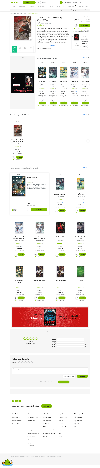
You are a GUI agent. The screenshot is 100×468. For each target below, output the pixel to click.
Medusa (81, 280)
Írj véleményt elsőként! (50, 25)
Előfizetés (86, 10)
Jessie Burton (81, 284)
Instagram (79, 420)
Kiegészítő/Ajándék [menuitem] (83, 7)
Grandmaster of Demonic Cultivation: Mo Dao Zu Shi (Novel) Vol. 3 (53, 82)
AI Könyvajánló (30, 2)
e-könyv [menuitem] (32, 7)
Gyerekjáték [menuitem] (72, 6)
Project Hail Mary (42, 82)
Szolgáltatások (63, 417)
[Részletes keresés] (38, 2)
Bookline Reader (47, 423)
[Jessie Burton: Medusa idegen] (80, 271)
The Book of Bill (60, 236)
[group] (14, 49)
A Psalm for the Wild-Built (19, 281)
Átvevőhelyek (62, 427)
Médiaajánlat (31, 430)
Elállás (60, 436)
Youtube (79, 427)
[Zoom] (30, 38)
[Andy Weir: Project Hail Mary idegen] (42, 72)
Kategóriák (14, 10)
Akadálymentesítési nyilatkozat (33, 444)
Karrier (29, 423)
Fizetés (61, 420)
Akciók (80, 10)
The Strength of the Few (80, 237)
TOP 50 (45, 436)
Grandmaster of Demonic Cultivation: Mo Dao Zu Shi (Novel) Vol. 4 (85, 82)
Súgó (60, 433)
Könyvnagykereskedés (33, 433)
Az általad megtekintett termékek (20, 115)
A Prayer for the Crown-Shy (63, 82)
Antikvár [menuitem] (51, 7)
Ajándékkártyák (47, 420)
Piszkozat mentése (69, 376)
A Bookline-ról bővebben (34, 417)
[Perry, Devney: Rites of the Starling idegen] (39, 271)
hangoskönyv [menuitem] (41, 7)
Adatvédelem (31, 436)
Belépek (75, 2)
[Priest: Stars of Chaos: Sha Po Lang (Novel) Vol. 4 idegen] (22, 28)
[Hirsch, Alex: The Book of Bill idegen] (60, 227)
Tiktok (78, 423)
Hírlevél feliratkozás (48, 430)
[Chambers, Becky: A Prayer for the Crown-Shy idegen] (63, 72)
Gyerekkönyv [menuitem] (22, 7)
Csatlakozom (47, 406)
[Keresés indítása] (61, 2)
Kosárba (85, 25)
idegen (42, 62)
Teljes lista (85, 57)
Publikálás (82, 376)
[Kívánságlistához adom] (76, 25)
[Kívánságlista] (80, 2)
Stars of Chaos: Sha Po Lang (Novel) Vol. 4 (17, 140)
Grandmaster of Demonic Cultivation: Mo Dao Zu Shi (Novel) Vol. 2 (74, 82)
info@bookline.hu (16, 420)
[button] (34, 49)
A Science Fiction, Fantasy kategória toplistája (24, 168)
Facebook (79, 417)
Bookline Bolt (15, 423)
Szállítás (61, 423)
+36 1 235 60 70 (16, 417)
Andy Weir (42, 85)
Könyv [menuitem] (13, 7)
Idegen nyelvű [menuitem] (60, 7)
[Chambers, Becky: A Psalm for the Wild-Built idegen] (19, 271)
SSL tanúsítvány (14, 458)
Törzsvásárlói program (72, 10)
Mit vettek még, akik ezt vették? (47, 58)
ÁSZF (29, 439)
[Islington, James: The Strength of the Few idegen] (80, 227)
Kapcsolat (61, 430)
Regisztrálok (68, 2)
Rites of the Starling (39, 280)
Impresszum (31, 427)
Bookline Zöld (31, 420)
